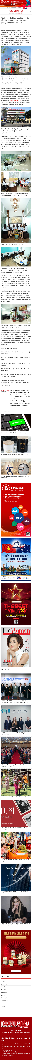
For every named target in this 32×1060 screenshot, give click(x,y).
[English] (26, 7)
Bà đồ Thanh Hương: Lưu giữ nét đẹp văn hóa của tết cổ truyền (15, 860)
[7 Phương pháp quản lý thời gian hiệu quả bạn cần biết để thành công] (16, 466)
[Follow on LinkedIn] (18, 1030)
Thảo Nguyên (15, 26)
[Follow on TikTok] (15, 1030)
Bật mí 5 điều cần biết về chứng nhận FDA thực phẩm (14, 433)
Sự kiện (3, 981)
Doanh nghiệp (4, 998)
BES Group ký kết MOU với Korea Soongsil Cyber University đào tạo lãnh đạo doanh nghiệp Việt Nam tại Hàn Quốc (16, 701)
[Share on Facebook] (4, 386)
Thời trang (3, 989)
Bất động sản (4, 1000)
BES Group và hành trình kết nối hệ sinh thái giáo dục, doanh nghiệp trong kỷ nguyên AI (16, 733)
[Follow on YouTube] (20, 1030)
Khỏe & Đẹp (4, 992)
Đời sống (3, 995)
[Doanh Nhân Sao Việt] (16, 12)
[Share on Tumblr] (9, 386)
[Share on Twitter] (6, 386)
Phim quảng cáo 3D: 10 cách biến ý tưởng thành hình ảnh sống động (15, 828)
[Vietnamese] (24, 7)
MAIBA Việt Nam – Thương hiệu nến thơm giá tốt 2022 (15, 454)
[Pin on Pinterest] (7, 386)
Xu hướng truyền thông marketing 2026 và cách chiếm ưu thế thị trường (16, 892)
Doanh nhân (4, 984)
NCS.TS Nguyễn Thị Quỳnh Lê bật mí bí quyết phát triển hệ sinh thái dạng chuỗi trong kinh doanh (16, 924)
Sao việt (3, 986)
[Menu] (2, 12)
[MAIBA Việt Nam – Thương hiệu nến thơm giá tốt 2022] (16, 444)
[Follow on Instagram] (13, 1030)
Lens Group (28, 1032)
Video (2, 1009)
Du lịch (2, 1003)
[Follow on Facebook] (11, 1030)
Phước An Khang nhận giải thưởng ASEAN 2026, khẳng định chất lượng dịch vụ (15, 765)
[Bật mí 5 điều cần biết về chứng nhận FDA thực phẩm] (16, 422)
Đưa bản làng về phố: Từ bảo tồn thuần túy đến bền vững (15, 797)
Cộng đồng (3, 1006)
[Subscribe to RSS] (17, 1030)
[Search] (30, 11)
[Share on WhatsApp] (2, 386)
